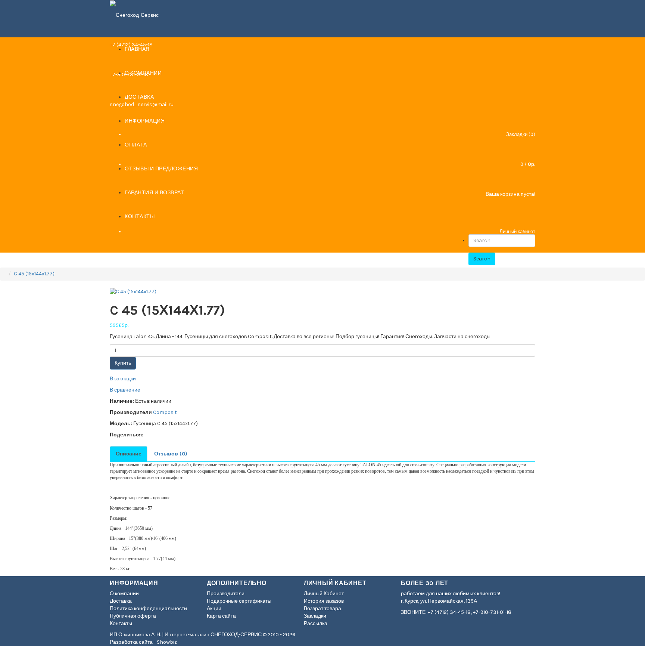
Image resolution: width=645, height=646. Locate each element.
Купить (123, 363)
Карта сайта (221, 616)
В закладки (123, 378)
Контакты (121, 623)
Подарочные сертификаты (239, 601)
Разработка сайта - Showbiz (143, 642)
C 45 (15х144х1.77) (34, 273)
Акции (214, 608)
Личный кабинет (517, 231)
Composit (165, 412)
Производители (225, 593)
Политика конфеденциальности (148, 608)
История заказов (324, 601)
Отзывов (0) (170, 454)
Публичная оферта (133, 616)
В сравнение (125, 390)
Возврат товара (322, 608)
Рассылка (315, 623)
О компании (124, 593)
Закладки (315, 616)
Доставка (121, 601)
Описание (128, 454)
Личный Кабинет (324, 593)
